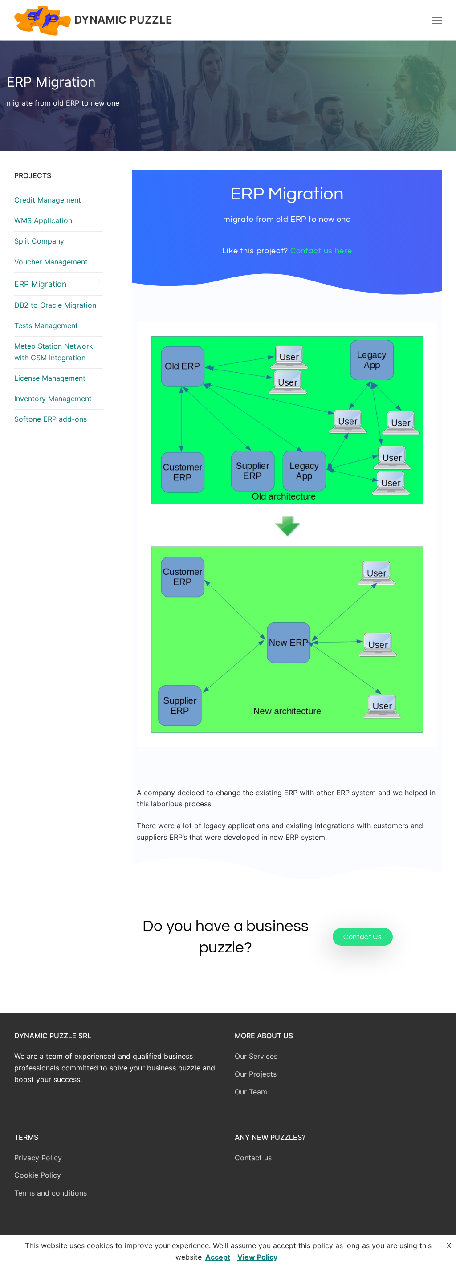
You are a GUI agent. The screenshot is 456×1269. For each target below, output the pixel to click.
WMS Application (43, 220)
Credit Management (47, 199)
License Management (50, 378)
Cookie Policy (37, 1175)
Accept (217, 1257)
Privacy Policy (38, 1157)
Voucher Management (51, 261)
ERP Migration (40, 284)
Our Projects (256, 1074)
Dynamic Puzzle (123, 19)
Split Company (39, 240)
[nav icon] (437, 20)
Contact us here (321, 251)
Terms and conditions (50, 1192)
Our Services (256, 1056)
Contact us (253, 1157)
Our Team (251, 1091)
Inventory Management (53, 398)
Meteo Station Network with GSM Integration (53, 352)
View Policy (257, 1257)
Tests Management (46, 325)
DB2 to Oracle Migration (55, 305)
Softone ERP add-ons (50, 419)
